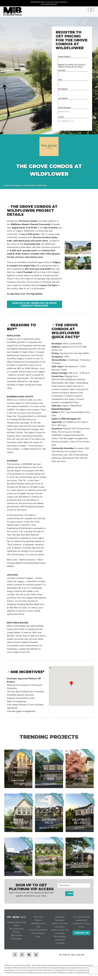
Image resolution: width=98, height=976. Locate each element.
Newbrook (49, 863)
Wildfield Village (79, 821)
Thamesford (49, 784)
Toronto (18, 784)
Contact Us (81, 933)
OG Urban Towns (79, 777)
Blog (38, 936)
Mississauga (80, 784)
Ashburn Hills (49, 821)
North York (18, 780)
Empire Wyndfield (18, 821)
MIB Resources (38, 923)
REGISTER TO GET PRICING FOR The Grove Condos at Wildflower (34, 304)
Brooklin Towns (18, 865)
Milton (79, 871)
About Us (38, 917)
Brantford (18, 827)
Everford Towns (49, 777)
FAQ (38, 926)
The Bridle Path (18, 774)
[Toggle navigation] (91, 10)
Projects (38, 920)
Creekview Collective (79, 865)
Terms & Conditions (38, 930)
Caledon (80, 827)
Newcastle (49, 871)
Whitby (55, 827)
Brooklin (44, 827)
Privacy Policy (38, 933)
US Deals (60, 943)
